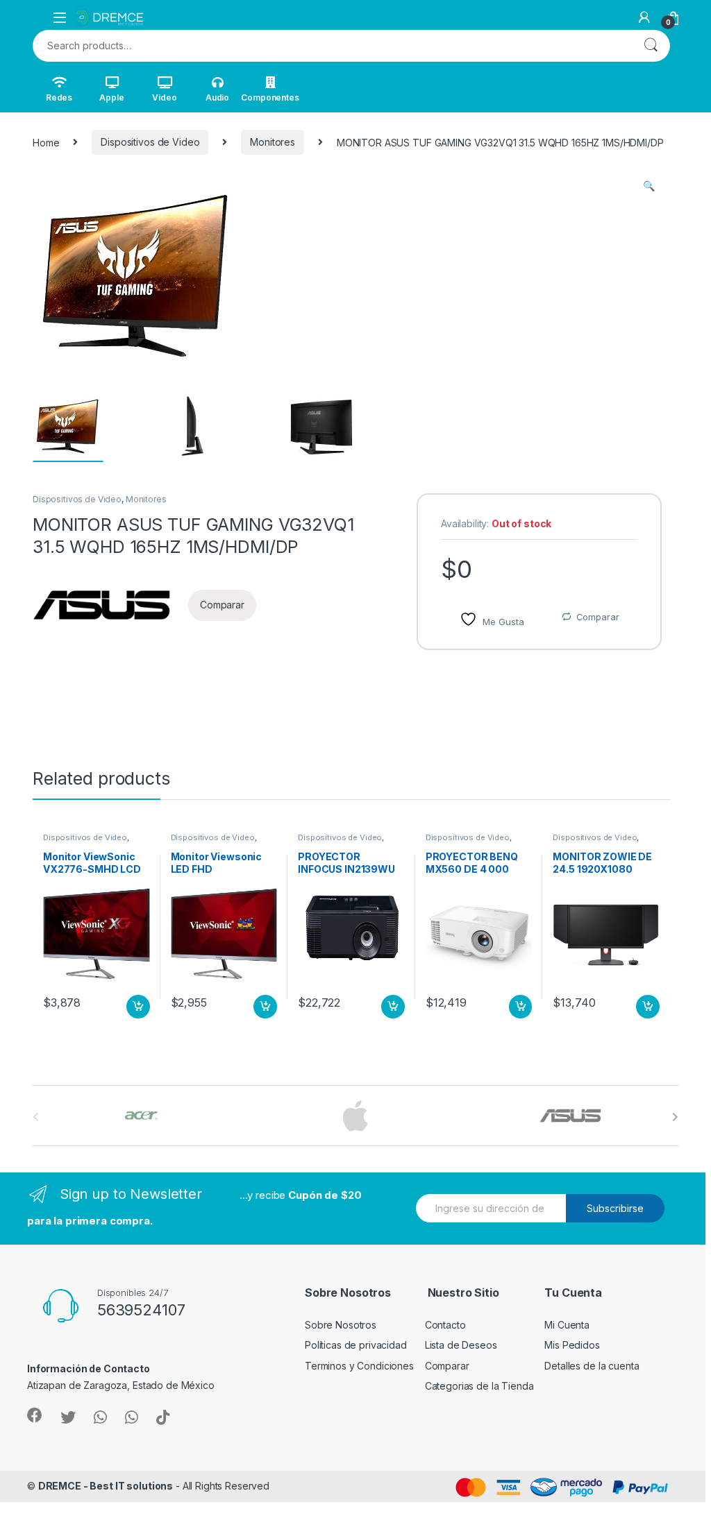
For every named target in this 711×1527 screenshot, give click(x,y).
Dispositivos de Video (150, 142)
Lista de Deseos (461, 1345)
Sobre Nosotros (340, 1325)
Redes (59, 97)
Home (46, 142)
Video (164, 97)
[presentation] (675, 1117)
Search (650, 46)
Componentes (270, 97)
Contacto (445, 1325)
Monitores (272, 142)
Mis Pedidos (571, 1345)
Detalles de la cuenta (591, 1366)
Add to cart (138, 1006)
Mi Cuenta (566, 1325)
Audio (217, 97)
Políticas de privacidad (356, 1345)
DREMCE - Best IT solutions (105, 1486)
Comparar (597, 616)
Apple (111, 97)
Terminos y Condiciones (359, 1366)
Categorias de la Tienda (479, 1386)
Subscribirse (615, 1208)
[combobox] (332, 46)
